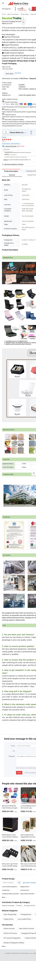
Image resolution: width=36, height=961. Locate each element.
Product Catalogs (30, 883)
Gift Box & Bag (24, 14)
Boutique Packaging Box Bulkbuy (14, 943)
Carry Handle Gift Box (24, 919)
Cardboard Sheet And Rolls (10, 894)
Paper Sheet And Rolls (27, 894)
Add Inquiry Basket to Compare (14, 164)
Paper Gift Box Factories (26, 928)
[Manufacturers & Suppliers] (18, 3)
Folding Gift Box (9, 919)
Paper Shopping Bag (10, 914)
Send (19, 773)
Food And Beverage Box (9, 887)
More (4, 946)
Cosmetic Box (24, 890)
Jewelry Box (6, 890)
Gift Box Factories (9, 928)
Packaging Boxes (25, 914)
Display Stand (24, 887)
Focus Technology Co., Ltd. (25, 953)
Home (3, 14)
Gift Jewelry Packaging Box (12, 938)
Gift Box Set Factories (10, 933)
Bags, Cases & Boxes (13, 14)
